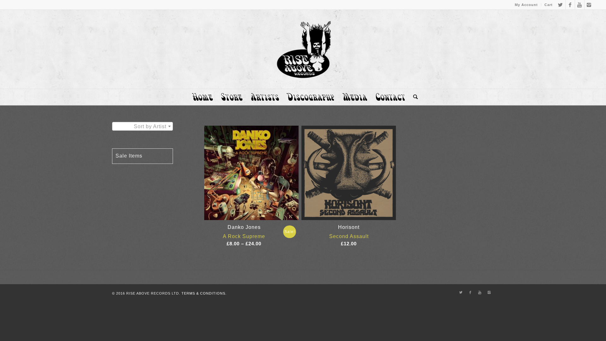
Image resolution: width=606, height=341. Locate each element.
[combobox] (142, 126)
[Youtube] (579, 4)
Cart (548, 5)
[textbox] (142, 126)
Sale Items (129, 156)
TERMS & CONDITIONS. (204, 293)
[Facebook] (570, 4)
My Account (526, 5)
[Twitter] (560, 4)
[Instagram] (589, 4)
